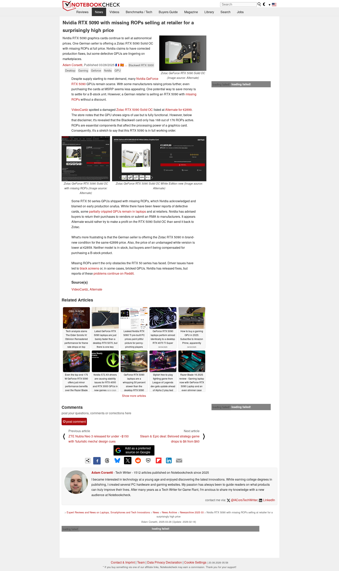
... (126, 65)
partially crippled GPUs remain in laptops (117, 211)
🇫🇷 (117, 65)
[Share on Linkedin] (168, 460)
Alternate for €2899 (178, 109)
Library (209, 12)
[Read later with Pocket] (148, 460)
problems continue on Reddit (114, 273)
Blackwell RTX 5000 (141, 65)
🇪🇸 (122, 65)
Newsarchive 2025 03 (192, 512)
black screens (89, 268)
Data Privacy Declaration (164, 562)
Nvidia (108, 70)
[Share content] (87, 460)
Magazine (191, 12)
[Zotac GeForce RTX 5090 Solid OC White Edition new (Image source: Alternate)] (159, 158)
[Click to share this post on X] (127, 460)
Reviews (82, 12)
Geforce (96, 70)
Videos (114, 12)
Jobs (240, 12)
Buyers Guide (168, 12)
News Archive (169, 512)
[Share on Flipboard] (158, 460)
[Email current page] (179, 460)
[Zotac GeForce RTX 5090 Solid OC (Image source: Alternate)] (182, 53)
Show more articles (134, 396)
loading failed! (221, 84)
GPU (118, 70)
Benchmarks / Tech (139, 12)
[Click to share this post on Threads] (107, 460)
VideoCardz (79, 109)
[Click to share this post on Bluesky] (117, 460)
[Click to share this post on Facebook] (97, 460)
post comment (76, 421)
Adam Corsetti (72, 65)
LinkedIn (268, 500)
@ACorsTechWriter (243, 500)
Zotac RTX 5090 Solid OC (134, 109)
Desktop (70, 70)
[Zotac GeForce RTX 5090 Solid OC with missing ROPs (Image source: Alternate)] (86, 158)
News (99, 12)
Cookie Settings (195, 562)
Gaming (83, 70)
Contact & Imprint (123, 562)
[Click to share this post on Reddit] (138, 460)
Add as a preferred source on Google (138, 450)
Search (226, 12)
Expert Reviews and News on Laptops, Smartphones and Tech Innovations (108, 512)
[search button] (259, 4)
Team (141, 562)
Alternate (96, 289)
